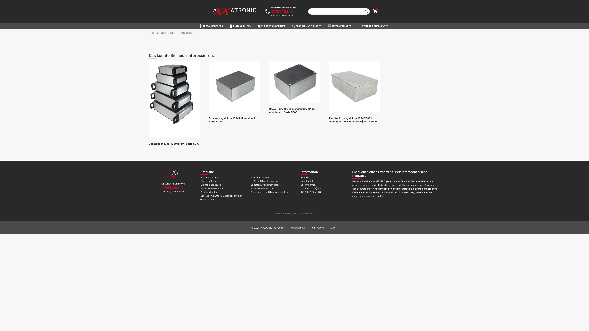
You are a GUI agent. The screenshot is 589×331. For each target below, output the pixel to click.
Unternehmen (308, 184)
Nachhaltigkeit (308, 180)
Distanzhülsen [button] (242, 26)
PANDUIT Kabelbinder (212, 188)
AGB (332, 227)
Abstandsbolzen (209, 177)
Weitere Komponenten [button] (375, 26)
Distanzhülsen (208, 180)
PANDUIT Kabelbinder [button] (308, 26)
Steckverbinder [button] (342, 26)
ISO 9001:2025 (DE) (310, 188)
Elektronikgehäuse (169, 32)
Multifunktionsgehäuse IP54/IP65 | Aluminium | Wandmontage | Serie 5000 (353, 119)
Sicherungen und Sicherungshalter (269, 191)
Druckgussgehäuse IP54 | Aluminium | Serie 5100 (232, 119)
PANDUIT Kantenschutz (263, 188)
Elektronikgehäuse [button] (273, 26)
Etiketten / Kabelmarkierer (264, 184)
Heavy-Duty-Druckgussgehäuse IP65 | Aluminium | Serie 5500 (292, 110)
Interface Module (259, 177)
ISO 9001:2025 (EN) (311, 191)
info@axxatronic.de (284, 15)
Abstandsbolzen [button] (213, 26)
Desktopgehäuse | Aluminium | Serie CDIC (174, 143)
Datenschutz (298, 227)
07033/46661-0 (173, 187)
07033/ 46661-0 (282, 11)
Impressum (318, 227)
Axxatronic (153, 32)
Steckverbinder (208, 191)
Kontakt (305, 177)
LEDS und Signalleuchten (264, 180)
